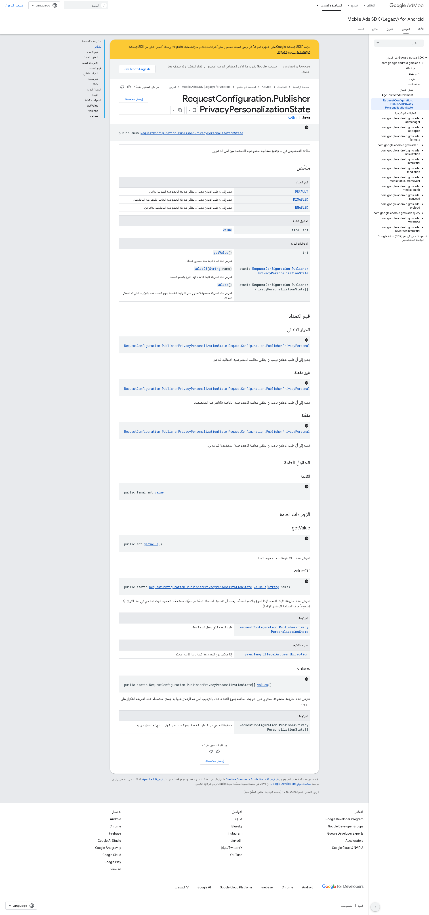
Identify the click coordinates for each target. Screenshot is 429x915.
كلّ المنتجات (182, 887)
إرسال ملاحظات (133, 99)
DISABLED (300, 199)
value (227, 230)
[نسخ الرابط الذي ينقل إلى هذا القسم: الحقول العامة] (279, 463)
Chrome (115, 826)
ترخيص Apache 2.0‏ (153, 779)
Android (115, 819)
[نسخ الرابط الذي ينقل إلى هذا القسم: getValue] (287, 528)
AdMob (415, 5)
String (215, 269)
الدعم (361, 29)
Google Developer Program (345, 819)
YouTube (236, 855)
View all (115, 869)
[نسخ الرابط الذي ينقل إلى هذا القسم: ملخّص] (292, 168)
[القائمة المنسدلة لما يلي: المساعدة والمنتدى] (316, 5)
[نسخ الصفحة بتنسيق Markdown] (180, 110)
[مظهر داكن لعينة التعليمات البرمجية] (306, 127)
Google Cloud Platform (236, 887)
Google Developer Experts (345, 833)
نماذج (354, 5)
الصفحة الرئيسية (301, 86)
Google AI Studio (109, 840)
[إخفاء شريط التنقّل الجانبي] (375, 906)
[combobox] (86, 5)
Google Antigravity (108, 848)
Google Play (113, 862)
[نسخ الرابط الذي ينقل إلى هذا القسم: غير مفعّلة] (289, 373)
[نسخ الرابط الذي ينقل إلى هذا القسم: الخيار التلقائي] (282, 330)
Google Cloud (112, 855)
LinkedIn (236, 840)
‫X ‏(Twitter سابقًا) (231, 848)
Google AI (204, 887)
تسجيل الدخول (14, 5)
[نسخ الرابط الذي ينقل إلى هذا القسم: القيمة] (296, 476)
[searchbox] (399, 43)
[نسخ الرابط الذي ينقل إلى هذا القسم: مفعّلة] (296, 415)
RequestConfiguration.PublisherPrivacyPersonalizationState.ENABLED (287, 431)
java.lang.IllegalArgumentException (276, 654)
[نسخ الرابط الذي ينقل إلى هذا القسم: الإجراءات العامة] (275, 514)
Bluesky (236, 826)
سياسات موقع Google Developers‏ (291, 783)
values (222, 285)
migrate (177, 46)
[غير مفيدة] (122, 87)
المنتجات (282, 86)
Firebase (115, 833)
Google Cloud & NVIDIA (348, 848)
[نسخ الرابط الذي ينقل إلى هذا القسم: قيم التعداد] (284, 316)
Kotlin (292, 117)
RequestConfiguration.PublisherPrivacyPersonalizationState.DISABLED (288, 388)
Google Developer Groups (346, 826)
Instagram (235, 833)
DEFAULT (301, 191)
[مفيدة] (129, 87)
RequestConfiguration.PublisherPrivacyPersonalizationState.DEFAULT (287, 346)
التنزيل (390, 29)
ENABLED (301, 207)
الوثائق (371, 5)
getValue (220, 252)
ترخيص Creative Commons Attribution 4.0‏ (252, 779)
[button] (400, 57)
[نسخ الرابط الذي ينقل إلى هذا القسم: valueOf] (289, 571)
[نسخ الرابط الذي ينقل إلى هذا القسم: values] (292, 669)
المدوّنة (238, 819)
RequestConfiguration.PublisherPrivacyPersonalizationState (192, 133)
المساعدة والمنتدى (331, 5)
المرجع (406, 29)
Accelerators (354, 840)
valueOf (200, 269)
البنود (361, 905)
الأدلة (421, 29)
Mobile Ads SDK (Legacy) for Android (385, 19)
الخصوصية (347, 905)
